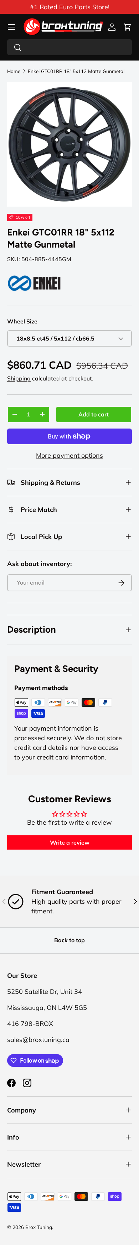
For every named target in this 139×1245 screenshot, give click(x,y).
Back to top (69, 940)
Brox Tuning (38, 1227)
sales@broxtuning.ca (38, 1040)
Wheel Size (22, 321)
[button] (127, 27)
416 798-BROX (30, 1024)
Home (13, 71)
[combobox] (69, 47)
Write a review (69, 842)
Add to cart (93, 414)
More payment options (69, 455)
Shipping (19, 378)
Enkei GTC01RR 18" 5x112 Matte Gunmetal (76, 71)
